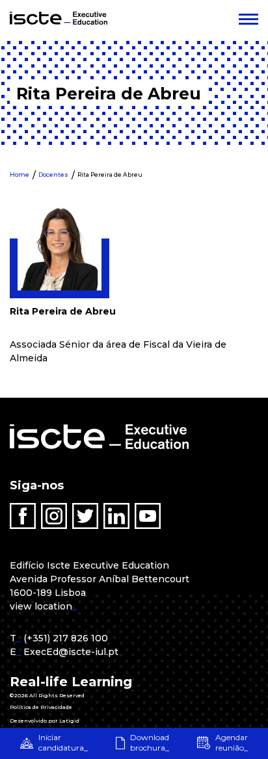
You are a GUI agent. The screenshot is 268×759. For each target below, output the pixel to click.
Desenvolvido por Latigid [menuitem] (44, 720)
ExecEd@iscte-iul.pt (70, 652)
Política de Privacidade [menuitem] (41, 707)
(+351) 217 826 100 (65, 638)
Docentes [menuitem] (53, 174)
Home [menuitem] (19, 174)
